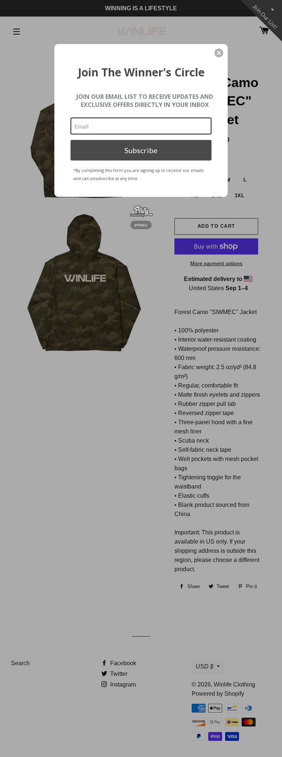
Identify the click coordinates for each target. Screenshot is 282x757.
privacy (141, 224)
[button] (218, 52)
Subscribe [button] (141, 150)
